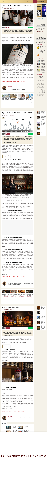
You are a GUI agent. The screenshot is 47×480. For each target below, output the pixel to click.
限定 (39, 92)
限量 (41, 92)
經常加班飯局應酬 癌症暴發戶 (21, 295)
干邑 (42, 76)
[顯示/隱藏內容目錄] (8, 156)
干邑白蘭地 (38, 77)
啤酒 (37, 76)
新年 (43, 77)
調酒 (37, 89)
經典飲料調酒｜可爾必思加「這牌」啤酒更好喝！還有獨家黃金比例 (29, 99)
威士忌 (40, 76)
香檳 (37, 95)
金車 (37, 92)
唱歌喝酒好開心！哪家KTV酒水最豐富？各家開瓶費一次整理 (29, 295)
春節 (40, 80)
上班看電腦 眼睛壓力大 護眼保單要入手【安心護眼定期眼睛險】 (21, 99)
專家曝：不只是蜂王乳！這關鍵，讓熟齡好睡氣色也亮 (43, 67)
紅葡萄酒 (38, 86)
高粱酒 (40, 95)
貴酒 (39, 89)
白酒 (43, 83)
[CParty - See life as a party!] (3, 1)
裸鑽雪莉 (23, 148)
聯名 (42, 86)
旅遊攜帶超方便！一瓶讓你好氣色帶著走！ (43, 64)
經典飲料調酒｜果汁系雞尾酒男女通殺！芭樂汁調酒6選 (43, 70)
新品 (41, 77)
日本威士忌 (43, 79)
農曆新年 (42, 89)
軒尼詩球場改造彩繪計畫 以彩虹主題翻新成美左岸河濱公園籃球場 (43, 61)
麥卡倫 (42, 95)
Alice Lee (12, 8)
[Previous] (38, 10)
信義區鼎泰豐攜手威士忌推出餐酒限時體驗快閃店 (6, 99)
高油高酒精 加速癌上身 (13, 295)
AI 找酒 (39, 1)
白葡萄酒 (38, 83)
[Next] (44, 10)
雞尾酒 (44, 92)
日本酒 (38, 80)
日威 (40, 79)
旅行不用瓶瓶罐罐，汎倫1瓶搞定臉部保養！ (13, 99)
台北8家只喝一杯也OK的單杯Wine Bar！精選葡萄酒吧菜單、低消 (6, 295)
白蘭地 (41, 83)
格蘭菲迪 (43, 80)
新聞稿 (38, 79)
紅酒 (40, 86)
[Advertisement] (18, 106)
